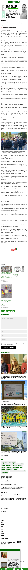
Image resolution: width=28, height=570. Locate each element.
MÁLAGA (2, 533)
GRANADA (2, 527)
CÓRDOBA (2, 524)
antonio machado (12, 462)
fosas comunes (16, 467)
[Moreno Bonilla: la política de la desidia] (18, 269)
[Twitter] (2, 311)
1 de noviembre (4, 462)
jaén (21, 467)
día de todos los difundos (17, 465)
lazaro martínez (9, 469)
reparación (23, 471)
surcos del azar (4, 472)
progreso (12, 471)
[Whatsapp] (7, 311)
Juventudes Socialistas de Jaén (10, 27)
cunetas (3, 465)
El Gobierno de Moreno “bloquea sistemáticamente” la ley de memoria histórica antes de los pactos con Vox (13, 403)
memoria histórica (5, 471)
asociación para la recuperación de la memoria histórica (12, 464)
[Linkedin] (14, 311)
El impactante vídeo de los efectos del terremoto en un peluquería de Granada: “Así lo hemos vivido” (13, 502)
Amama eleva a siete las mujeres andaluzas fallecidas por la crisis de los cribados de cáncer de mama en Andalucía (13, 499)
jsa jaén (3, 469)
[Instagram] (4, 311)
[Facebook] (9, 311)
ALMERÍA (2, 520)
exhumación (9, 467)
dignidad (3, 467)
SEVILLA (2, 535)
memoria (15, 469)
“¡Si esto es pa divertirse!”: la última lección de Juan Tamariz (12, 495)
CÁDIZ (2, 522)
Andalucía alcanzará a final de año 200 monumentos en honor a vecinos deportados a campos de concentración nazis (6, 302)
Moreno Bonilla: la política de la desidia (8, 484)
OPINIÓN (4, 20)
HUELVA (2, 529)
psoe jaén (17, 471)
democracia (8, 465)
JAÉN (2, 20)
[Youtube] (11, 311)
